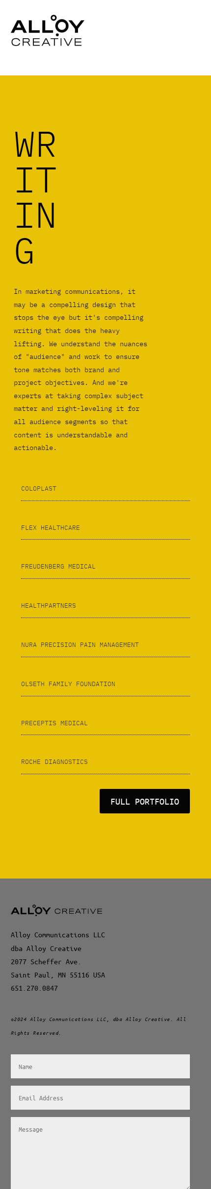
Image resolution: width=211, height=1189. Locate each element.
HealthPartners (48, 605)
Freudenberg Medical (58, 566)
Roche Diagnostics (54, 762)
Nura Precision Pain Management (80, 645)
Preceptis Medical (54, 723)
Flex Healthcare (50, 527)
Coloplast (38, 488)
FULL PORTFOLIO (144, 801)
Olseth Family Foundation (68, 684)
